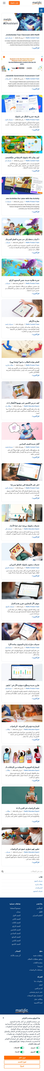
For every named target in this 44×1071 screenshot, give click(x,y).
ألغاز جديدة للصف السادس (29, 444)
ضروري (33, 1048)
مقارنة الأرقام (34, 321)
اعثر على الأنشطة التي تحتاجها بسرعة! (25, 485)
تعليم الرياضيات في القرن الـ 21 (27, 808)
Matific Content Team (32, 38)
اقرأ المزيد (36, 48)
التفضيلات (16, 1048)
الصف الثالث (16, 923)
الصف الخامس (15, 930)
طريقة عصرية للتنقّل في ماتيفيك (27, 116)
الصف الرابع (16, 926)
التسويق (33, 1052)
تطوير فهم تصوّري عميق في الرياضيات (24, 849)
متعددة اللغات (37, 963)
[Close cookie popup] (3, 1018)
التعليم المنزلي (37, 915)
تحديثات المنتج (10, 607)
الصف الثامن (16, 941)
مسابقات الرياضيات (35, 970)
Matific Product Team (32, 120)
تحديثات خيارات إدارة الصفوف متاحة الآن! (23, 644)
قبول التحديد (22, 1062)
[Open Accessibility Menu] (41, 10)
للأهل (40, 912)
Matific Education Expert (31, 406)
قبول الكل (22, 1057)
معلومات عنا (38, 981)
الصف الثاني (16, 919)
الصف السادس (15, 933)
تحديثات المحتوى (37, 891)
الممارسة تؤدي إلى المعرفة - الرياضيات (24, 726)
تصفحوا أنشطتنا (15, 908)
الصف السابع (16, 937)
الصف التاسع (16, 944)
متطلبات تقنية (37, 955)
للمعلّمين (39, 908)
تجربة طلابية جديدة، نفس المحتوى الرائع (24, 280)
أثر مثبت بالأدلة (15, 955)
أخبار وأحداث (38, 888)
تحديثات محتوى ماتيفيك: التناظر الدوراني (24, 564)
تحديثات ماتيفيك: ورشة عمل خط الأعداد (24, 525)
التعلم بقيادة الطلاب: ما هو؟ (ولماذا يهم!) (24, 362)
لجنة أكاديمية (38, 1003)
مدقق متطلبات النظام (35, 959)
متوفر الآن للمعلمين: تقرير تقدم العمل (25, 603)
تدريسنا (40, 966)
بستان (18, 912)
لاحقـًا (22, 1066)
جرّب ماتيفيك (14, 3)
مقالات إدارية (9, 365)
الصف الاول (16, 915)
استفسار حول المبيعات (34, 996)
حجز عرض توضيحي (35, 992)
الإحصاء (17, 1052)
